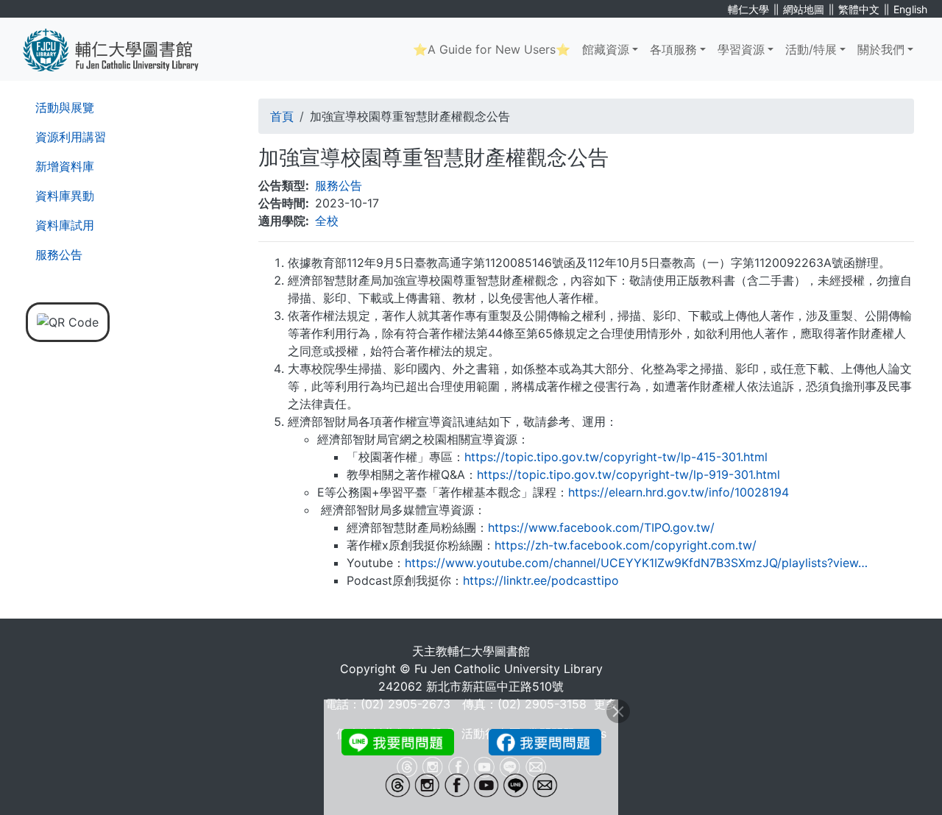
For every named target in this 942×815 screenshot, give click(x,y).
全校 (327, 220)
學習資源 (741, 49)
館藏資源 (605, 49)
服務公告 (58, 254)
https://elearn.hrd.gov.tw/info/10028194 (678, 492)
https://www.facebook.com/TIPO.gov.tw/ (601, 527)
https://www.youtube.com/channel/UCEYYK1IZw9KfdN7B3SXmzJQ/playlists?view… (636, 562)
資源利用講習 (70, 136)
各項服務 (673, 49)
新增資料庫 (64, 166)
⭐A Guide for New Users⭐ (491, 49)
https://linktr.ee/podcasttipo (541, 580)
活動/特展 (811, 49)
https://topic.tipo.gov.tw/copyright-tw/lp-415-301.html (616, 456)
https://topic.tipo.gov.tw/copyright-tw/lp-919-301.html (628, 474)
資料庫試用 (64, 225)
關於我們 (880, 49)
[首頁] (122, 49)
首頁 (282, 116)
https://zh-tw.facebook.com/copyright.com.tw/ (626, 545)
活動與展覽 (64, 107)
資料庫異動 (64, 195)
